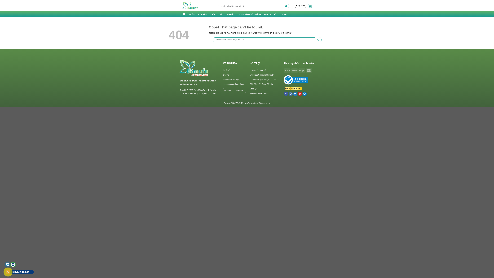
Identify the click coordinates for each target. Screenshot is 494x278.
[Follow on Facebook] (286, 94)
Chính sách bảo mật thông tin (262, 75)
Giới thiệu (227, 70)
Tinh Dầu (229, 14)
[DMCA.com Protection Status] (293, 89)
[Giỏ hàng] (310, 6)
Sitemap (253, 89)
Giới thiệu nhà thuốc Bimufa (261, 84)
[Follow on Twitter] (295, 94)
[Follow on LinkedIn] (304, 94)
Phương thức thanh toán (299, 63)
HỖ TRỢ (255, 63)
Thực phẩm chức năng (249, 14)
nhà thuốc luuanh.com (259, 93)
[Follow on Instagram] (291, 94)
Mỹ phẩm (202, 14)
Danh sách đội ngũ (231, 79)
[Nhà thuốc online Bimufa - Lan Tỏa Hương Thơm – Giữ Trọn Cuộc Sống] (190, 6)
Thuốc (191, 14)
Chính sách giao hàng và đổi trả (263, 79)
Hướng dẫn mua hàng (259, 70)
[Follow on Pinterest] (300, 94)
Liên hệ (226, 75)
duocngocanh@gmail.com (234, 84)
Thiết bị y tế (216, 14)
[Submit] (286, 6)
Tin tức (284, 14)
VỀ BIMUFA (230, 63)
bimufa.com (264, 103)
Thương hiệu (270, 14)
